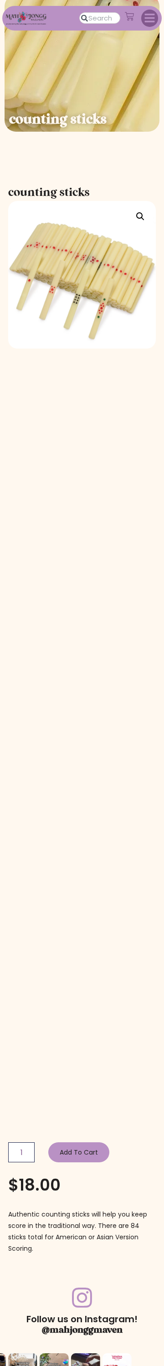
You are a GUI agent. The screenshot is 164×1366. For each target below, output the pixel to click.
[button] (150, 18)
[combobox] (99, 18)
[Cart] (129, 16)
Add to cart (79, 1152)
